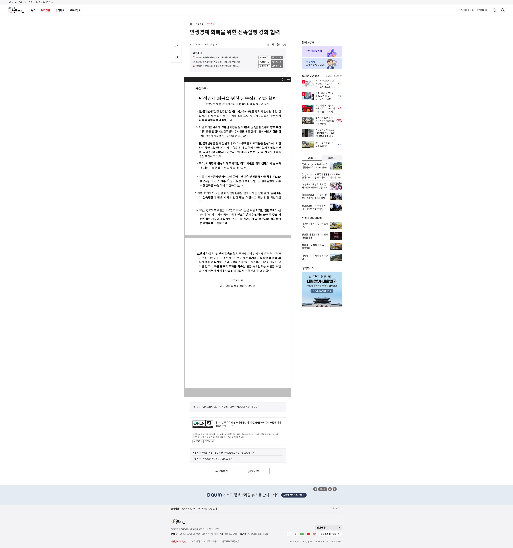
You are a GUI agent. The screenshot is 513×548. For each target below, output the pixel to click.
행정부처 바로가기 (329, 534)
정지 (330, 489)
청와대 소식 (466, 10)
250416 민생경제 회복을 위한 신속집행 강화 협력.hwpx (218, 62)
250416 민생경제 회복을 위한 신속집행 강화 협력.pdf (217, 57)
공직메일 (481, 10)
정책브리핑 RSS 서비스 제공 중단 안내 (199, 508)
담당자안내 (209, 441)
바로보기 (263, 57)
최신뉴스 (332, 157)
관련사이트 (322, 527)
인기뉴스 (312, 157)
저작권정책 (198, 441)
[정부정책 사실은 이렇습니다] (322, 63)
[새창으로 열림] (278, 44)
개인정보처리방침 (178, 541)
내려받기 (275, 57)
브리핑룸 (45, 10)
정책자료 (60, 10)
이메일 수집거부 (211, 541)
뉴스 (33, 10)
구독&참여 (75, 10)
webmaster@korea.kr (258, 533)
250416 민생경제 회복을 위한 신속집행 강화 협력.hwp (217, 66)
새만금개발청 (209, 44)
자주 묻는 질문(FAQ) (230, 541)
